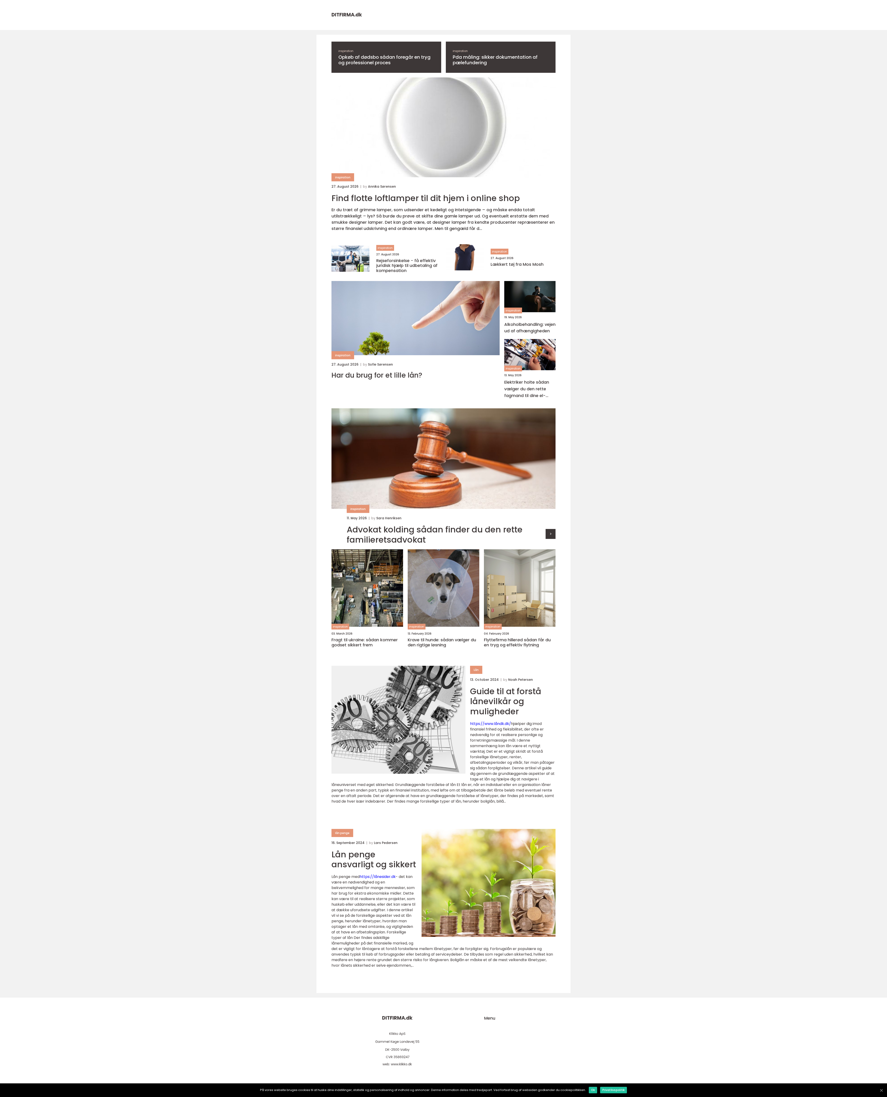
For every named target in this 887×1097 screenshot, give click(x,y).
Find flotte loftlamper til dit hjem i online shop (425, 198)
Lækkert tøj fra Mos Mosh (517, 264)
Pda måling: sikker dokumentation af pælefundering (495, 59)
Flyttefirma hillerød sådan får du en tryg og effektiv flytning (517, 642)
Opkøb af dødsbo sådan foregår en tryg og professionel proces (384, 59)
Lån (476, 670)
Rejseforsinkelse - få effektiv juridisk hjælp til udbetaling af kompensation (406, 265)
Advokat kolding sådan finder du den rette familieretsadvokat (434, 534)
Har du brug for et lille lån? (376, 375)
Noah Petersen (520, 679)
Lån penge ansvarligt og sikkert (373, 859)
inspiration (345, 51)
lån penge (342, 833)
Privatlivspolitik (613, 1090)
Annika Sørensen (382, 186)
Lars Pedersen (386, 842)
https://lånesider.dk (378, 876)
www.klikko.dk (401, 1064)
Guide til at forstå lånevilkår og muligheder (505, 701)
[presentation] (551, 534)
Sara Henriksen (388, 518)
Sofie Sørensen (380, 364)
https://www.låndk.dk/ (490, 723)
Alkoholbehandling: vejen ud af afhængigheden (530, 327)
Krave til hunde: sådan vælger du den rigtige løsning (442, 642)
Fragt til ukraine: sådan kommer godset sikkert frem (364, 642)
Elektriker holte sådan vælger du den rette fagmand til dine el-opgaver (526, 389)
